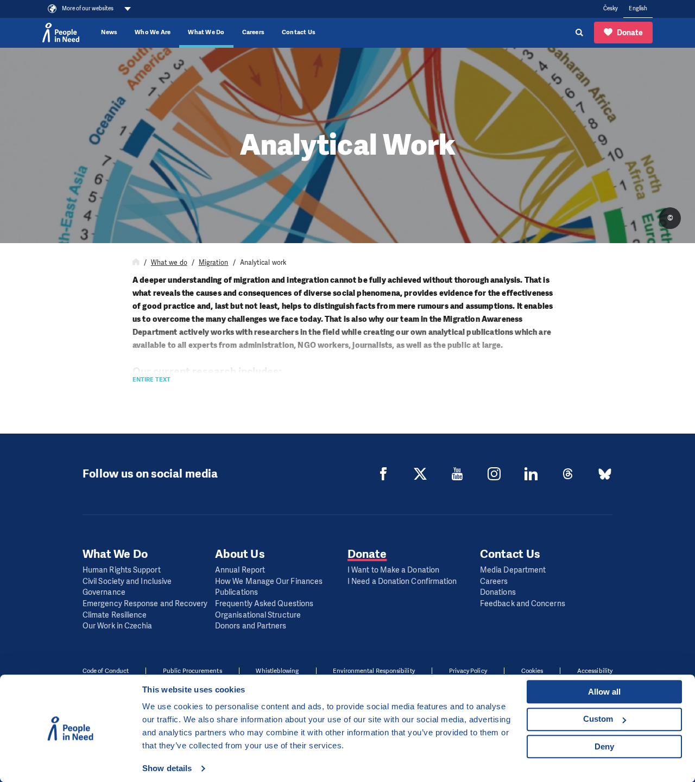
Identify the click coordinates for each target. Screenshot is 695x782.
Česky (610, 8)
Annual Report (240, 570)
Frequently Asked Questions (264, 604)
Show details (167, 768)
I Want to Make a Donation (393, 570)
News (109, 32)
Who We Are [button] (152, 32)
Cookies (532, 671)
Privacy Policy (468, 671)
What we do (169, 262)
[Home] (136, 262)
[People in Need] (60, 32)
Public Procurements (192, 671)
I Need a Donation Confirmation (402, 581)
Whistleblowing (277, 671)
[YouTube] (457, 473)
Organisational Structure (258, 615)
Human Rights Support (122, 570)
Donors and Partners (251, 626)
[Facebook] (383, 473)
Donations (498, 592)
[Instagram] (494, 473)
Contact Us (298, 32)
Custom (598, 718)
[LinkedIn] (531, 473)
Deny (604, 746)
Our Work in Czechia (118, 626)
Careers (253, 32)
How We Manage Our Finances (269, 581)
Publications (236, 592)
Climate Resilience (115, 615)
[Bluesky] (604, 473)
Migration (214, 262)
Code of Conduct (106, 671)
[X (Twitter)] (420, 473)
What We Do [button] (206, 32)
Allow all (604, 691)
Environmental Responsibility (373, 671)
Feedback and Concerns (522, 604)
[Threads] (567, 473)
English (638, 8)
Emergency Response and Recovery (145, 604)
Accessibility (594, 671)
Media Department (513, 570)
